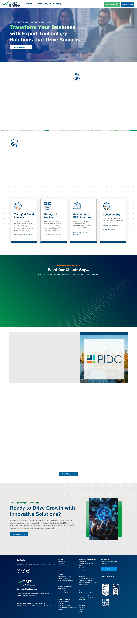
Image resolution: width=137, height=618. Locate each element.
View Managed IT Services (52, 235)
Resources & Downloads (86, 597)
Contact (81, 611)
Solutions (60, 574)
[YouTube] (28, 571)
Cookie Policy (47, 605)
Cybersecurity (111, 214)
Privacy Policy (26, 605)
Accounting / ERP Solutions (82, 215)
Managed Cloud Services (24, 215)
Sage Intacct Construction (86, 564)
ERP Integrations (84, 570)
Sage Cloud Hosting (63, 591)
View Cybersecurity (109, 229)
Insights (81, 591)
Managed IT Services (51, 215)
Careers (81, 609)
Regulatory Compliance (85, 580)
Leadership (82, 607)
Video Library (82, 599)
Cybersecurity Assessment (86, 578)
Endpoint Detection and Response (88, 582)
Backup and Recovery (64, 605)
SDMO (81, 566)
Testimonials (61, 565)
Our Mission (61, 564)
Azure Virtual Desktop (64, 593)
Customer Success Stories (86, 593)
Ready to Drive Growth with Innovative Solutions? (42, 510)
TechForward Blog (84, 595)
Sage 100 (82, 568)
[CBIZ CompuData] (11, 3)
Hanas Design (24, 608)
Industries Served (63, 568)
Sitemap (19, 605)
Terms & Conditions (37, 605)
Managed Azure (62, 588)
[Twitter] (23, 571)
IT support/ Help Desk (64, 601)
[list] (68, 221)
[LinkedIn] (18, 571)
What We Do (61, 561)
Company (82, 605)
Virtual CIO (61, 603)
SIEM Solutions (83, 584)
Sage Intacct (82, 561)
